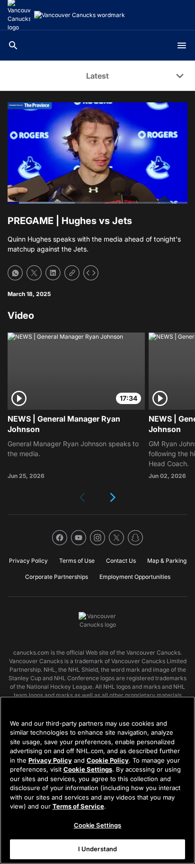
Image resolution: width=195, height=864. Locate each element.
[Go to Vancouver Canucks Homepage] (79, 15)
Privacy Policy (50, 760)
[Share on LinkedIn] (53, 272)
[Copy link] (72, 272)
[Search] (13, 45)
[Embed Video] (90, 272)
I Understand (97, 849)
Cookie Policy (108, 760)
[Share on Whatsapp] (15, 272)
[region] (97, 780)
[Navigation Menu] (181, 45)
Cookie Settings (87, 769)
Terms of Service (78, 806)
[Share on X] (34, 272)
